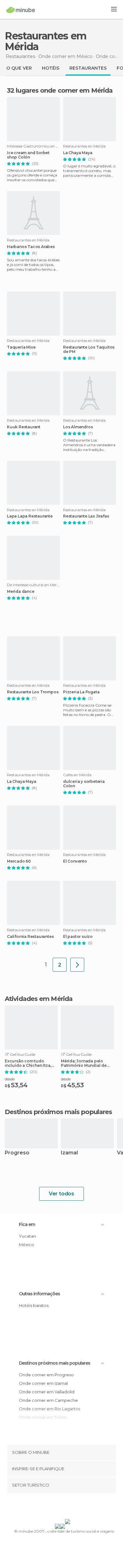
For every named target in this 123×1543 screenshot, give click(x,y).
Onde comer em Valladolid (46, 1391)
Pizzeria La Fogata (81, 692)
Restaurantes (88, 68)
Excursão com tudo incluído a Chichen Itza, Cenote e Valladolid (28, 1063)
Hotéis (50, 68)
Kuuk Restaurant (23, 427)
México (26, 1244)
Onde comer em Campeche (48, 1400)
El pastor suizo (78, 936)
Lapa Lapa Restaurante (30, 516)
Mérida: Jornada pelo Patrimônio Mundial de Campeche (84, 1063)
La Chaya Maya (77, 153)
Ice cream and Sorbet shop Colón (28, 155)
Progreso (17, 1153)
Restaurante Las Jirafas (86, 516)
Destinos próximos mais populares (58, 1112)
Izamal (69, 1153)
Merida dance (20, 591)
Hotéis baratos (34, 1305)
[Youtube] (76, 1507)
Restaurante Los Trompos (32, 692)
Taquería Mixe (21, 347)
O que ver (19, 68)
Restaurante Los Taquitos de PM (88, 349)
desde (10, 1079)
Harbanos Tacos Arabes (31, 247)
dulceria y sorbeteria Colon (84, 783)
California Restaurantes (30, 936)
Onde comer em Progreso (46, 1374)
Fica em (27, 1224)
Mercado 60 (19, 861)
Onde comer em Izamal (43, 1383)
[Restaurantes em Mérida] (77, 965)
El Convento (75, 861)
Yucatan (27, 1236)
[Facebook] (51, 1507)
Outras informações (39, 1294)
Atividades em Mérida (39, 999)
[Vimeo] (68, 1507)
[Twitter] (60, 1507)
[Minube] (20, 9)
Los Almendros (78, 427)
